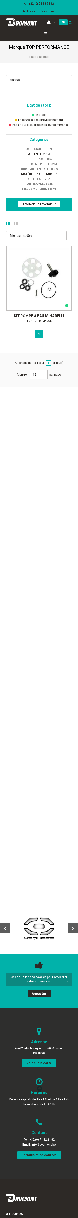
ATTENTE (35, 154)
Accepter (39, 994)
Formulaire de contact (39, 1155)
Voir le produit (41, 278)
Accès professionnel (40, 11)
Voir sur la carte (39, 1063)
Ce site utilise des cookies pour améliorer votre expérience (39, 979)
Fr (63, 22)
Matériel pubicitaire (37, 174)
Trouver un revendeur (39, 204)
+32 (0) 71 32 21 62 (41, 3)
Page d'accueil (39, 56)
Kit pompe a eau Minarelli (39, 316)
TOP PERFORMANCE (39, 321)
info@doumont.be (44, 1144)
